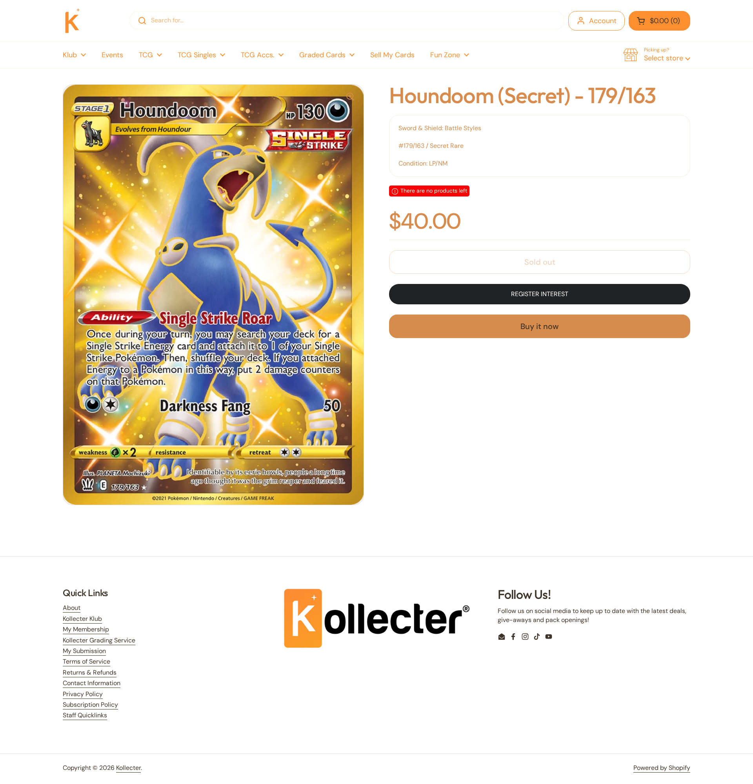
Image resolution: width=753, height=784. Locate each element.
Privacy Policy (83, 694)
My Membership (86, 629)
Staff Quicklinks (85, 715)
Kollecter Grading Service (99, 640)
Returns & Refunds (89, 672)
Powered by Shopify (661, 768)
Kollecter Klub (82, 619)
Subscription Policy (90, 704)
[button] (659, 21)
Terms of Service (86, 661)
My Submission (84, 651)
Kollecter (128, 768)
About (71, 608)
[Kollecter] (72, 20)
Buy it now (539, 327)
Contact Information (91, 683)
